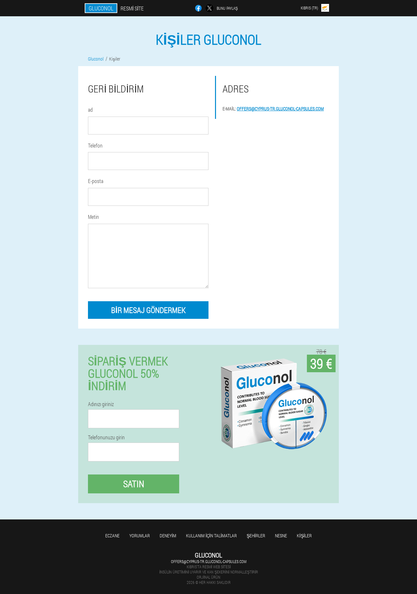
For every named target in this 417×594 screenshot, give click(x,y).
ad (90, 109)
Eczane (112, 535)
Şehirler (256, 535)
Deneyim (168, 535)
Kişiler (304, 535)
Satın (133, 484)
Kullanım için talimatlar (211, 535)
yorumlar (139, 535)
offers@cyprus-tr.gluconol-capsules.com (280, 109)
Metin (93, 216)
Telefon (95, 145)
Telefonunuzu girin (106, 437)
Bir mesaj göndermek (148, 310)
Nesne (281, 535)
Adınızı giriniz (101, 404)
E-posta (95, 180)
